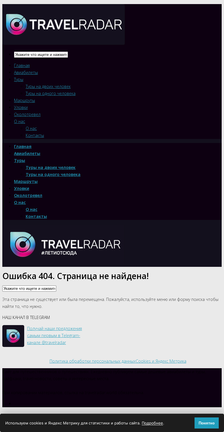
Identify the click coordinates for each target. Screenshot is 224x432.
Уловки (21, 107)
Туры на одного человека (51, 93)
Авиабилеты (26, 72)
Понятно (207, 423)
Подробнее (152, 423)
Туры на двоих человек (48, 86)
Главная (22, 65)
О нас (19, 121)
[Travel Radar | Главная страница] (63, 40)
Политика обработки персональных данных (93, 361)
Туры (18, 79)
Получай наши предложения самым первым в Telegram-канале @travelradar (54, 335)
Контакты (35, 135)
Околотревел (27, 114)
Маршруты (24, 100)
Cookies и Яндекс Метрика (161, 361)
